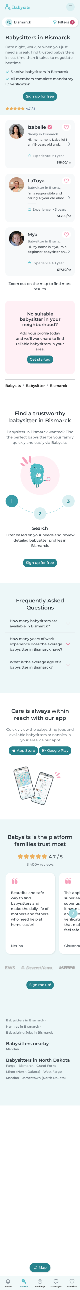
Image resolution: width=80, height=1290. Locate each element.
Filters (65, 22)
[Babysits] (17, 7)
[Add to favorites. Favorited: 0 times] (66, 127)
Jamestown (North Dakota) (44, 1078)
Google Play (57, 750)
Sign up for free (40, 96)
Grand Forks (46, 1066)
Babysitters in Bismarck (25, 1020)
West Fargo (52, 1072)
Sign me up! (40, 985)
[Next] (73, 913)
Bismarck (26, 1066)
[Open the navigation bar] (70, 7)
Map (43, 1267)
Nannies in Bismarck (22, 1026)
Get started (40, 359)
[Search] (8, 22)
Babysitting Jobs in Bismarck (29, 1032)
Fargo (10, 1066)
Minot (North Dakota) (23, 1072)
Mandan (12, 1049)
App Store (25, 750)
